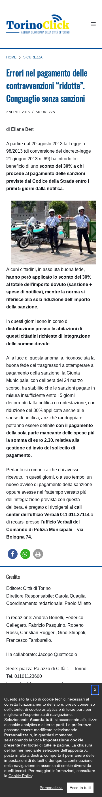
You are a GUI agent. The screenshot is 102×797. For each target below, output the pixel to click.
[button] (13, 554)
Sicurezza (45, 112)
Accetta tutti (80, 787)
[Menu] (93, 24)
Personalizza (51, 787)
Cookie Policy (20, 775)
